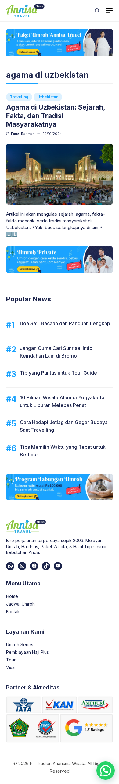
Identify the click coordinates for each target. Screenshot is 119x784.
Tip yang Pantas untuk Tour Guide (58, 373)
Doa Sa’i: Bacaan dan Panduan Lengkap (65, 323)
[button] (97, 10)
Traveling (19, 97)
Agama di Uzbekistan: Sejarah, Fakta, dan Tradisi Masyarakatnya (55, 115)
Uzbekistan (48, 97)
